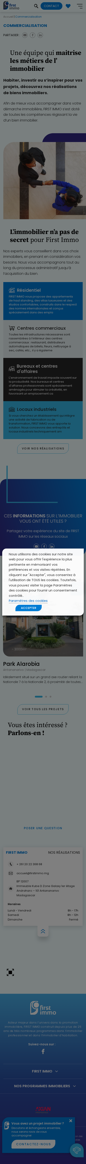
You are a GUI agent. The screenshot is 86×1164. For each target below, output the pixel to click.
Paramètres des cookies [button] (28, 601)
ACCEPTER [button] (28, 608)
